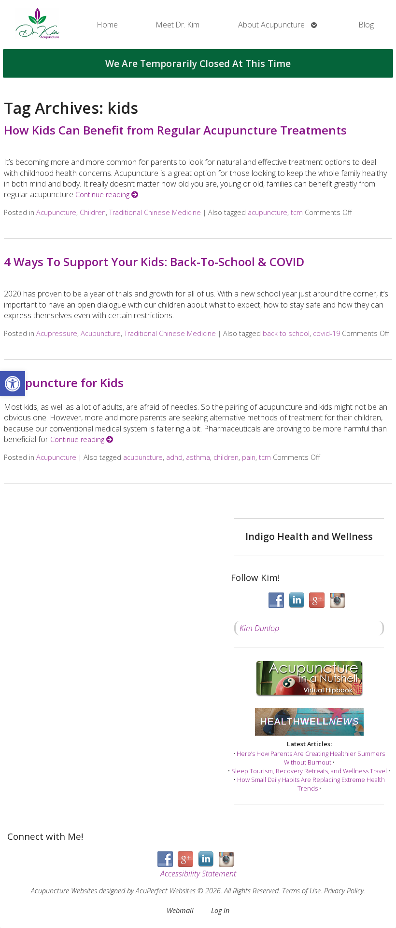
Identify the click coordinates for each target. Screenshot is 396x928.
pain (248, 457)
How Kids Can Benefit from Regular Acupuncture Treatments (175, 130)
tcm (297, 212)
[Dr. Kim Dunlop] (37, 24)
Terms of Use (301, 890)
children (226, 457)
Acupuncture (56, 212)
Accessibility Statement (198, 873)
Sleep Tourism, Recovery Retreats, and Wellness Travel (309, 771)
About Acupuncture (271, 24)
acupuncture (267, 212)
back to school (286, 333)
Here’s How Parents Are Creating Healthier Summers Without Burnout (311, 758)
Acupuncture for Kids (64, 382)
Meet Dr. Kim (177, 24)
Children (93, 212)
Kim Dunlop (259, 628)
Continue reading (103, 194)
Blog (366, 24)
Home (107, 24)
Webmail (180, 910)
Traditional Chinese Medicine (155, 212)
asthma (198, 457)
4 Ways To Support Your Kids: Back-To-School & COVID (154, 261)
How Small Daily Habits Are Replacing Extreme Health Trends (311, 784)
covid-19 (326, 333)
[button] (12, 383)
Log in (220, 910)
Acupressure (56, 333)
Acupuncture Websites (64, 890)
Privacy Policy (344, 890)
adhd (174, 457)
